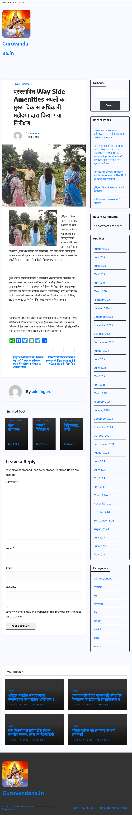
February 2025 (102, 402)
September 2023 (104, 520)
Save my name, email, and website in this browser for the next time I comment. (43, 614)
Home (76, 808)
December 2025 (103, 317)
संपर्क (96, 638)
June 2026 (100, 266)
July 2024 (99, 461)
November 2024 (103, 427)
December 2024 (103, 419)
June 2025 (100, 368)
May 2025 (99, 376)
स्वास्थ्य (97, 646)
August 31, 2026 (20, 705)
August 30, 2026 (83, 740)
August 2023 (101, 529)
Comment (12, 482)
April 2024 (100, 486)
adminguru (35, 133)
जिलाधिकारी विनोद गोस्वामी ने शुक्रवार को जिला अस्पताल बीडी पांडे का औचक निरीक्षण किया (60, 360)
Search (98, 83)
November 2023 (103, 503)
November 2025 (103, 325)
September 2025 (104, 342)
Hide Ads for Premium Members (114, 808)
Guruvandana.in (23, 793)
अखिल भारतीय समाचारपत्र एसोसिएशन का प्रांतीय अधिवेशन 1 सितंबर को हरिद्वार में (110, 134)
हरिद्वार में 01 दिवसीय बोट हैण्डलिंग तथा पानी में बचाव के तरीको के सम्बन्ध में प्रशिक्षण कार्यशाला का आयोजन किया (28, 362)
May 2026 (99, 274)
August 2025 (101, 351)
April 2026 (99, 283)
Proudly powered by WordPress (18, 807)
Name (10, 548)
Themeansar (8, 809)
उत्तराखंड (98, 587)
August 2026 (101, 249)
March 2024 (101, 495)
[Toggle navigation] (64, 65)
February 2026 (102, 300)
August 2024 (101, 452)
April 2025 (99, 385)
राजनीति (98, 629)
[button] (121, 65)
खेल (96, 595)
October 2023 (102, 512)
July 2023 (99, 537)
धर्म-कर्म (97, 621)
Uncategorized (22, 84)
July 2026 (99, 257)
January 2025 (102, 410)
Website (11, 587)
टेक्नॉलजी (98, 604)
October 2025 (102, 334)
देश (95, 612)
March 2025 (101, 393)
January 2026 (102, 308)
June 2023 (100, 546)
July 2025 (99, 359)
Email (10, 568)
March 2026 (101, 291)
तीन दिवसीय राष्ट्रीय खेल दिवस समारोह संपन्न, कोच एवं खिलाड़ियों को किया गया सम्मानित (110, 176)
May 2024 (99, 478)
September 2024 (104, 444)
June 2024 (100, 469)
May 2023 (99, 554)
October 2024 (102, 435)
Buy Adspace (88, 808)
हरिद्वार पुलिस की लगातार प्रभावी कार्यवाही (93, 732)
